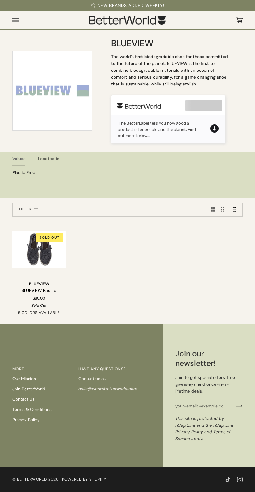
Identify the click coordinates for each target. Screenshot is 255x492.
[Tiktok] (228, 479)
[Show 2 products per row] (213, 209)
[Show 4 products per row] (235, 209)
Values (19, 158)
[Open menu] (21, 20)
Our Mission (24, 378)
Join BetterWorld (28, 389)
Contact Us (23, 399)
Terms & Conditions (32, 409)
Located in (48, 158)
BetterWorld (32, 479)
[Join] (234, 406)
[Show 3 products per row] (223, 209)
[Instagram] (240, 479)
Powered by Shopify (84, 479)
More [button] (18, 368)
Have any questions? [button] (102, 368)
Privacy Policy (189, 432)
